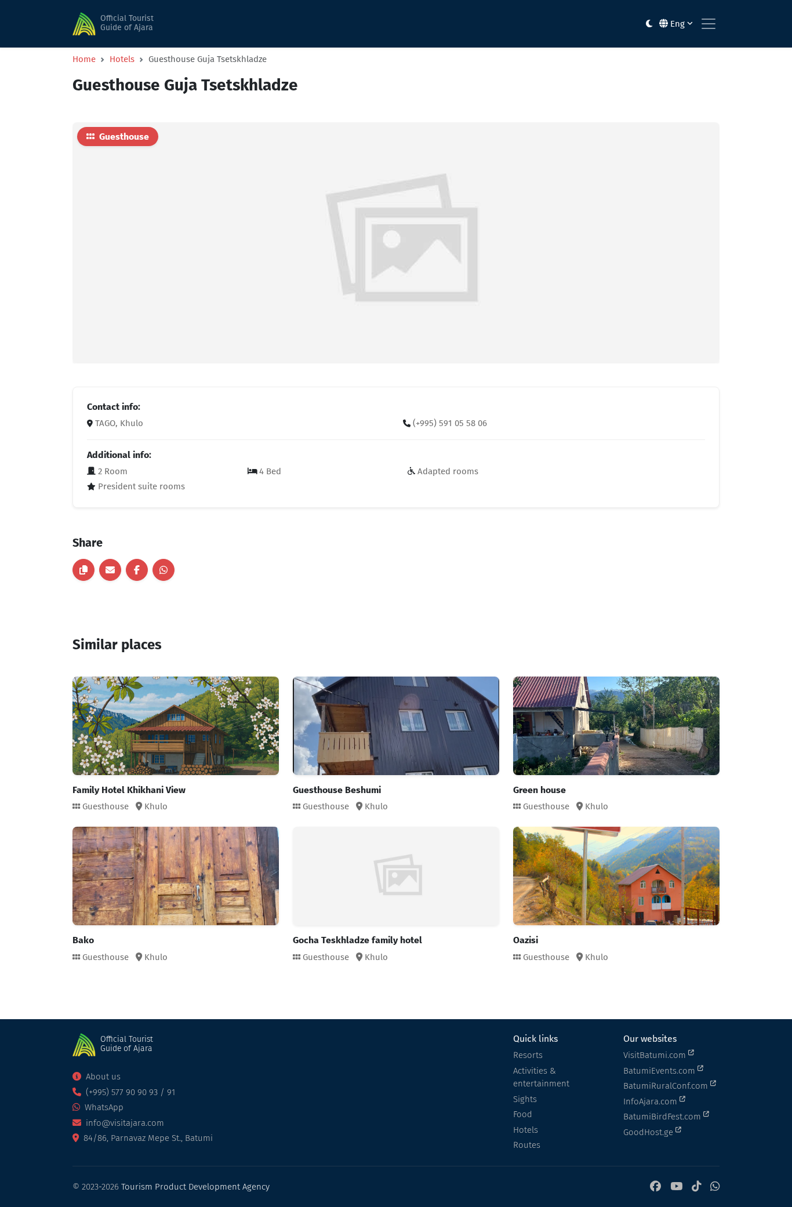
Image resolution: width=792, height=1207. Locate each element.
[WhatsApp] (715, 1187)
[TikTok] (696, 1187)
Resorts (528, 1055)
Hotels (122, 59)
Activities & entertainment (541, 1077)
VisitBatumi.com (655, 1055)
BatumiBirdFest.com (663, 1116)
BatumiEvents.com (660, 1071)
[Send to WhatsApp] (163, 570)
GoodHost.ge (649, 1132)
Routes (526, 1145)
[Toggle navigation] (708, 24)
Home (84, 59)
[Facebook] (655, 1187)
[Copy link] (83, 570)
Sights (525, 1099)
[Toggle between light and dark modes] (649, 24)
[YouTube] (676, 1187)
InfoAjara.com (651, 1101)
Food (522, 1114)
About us (102, 1076)
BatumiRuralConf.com (666, 1086)
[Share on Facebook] (137, 570)
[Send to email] (110, 570)
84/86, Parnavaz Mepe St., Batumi (147, 1138)
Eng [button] (677, 24)
